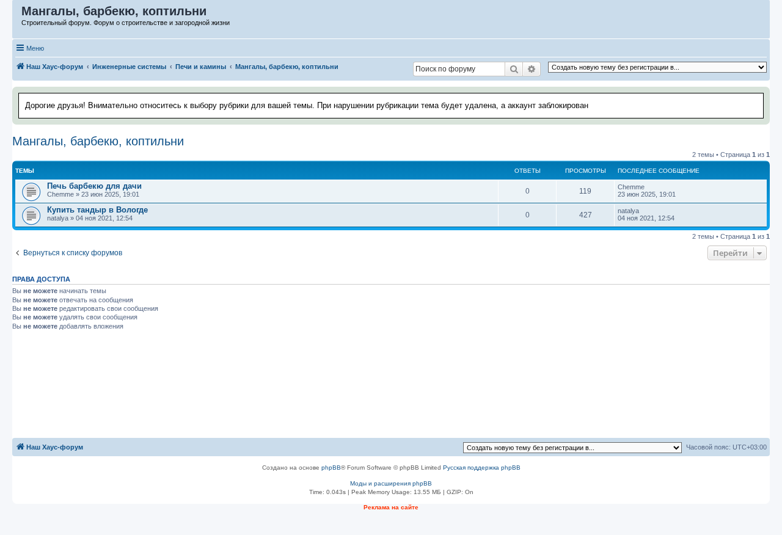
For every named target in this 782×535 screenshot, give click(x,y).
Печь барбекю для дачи (94, 186)
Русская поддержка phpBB (482, 467)
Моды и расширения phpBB (391, 483)
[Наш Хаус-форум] (17, 14)
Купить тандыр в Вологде (97, 209)
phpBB (331, 467)
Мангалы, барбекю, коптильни (98, 141)
